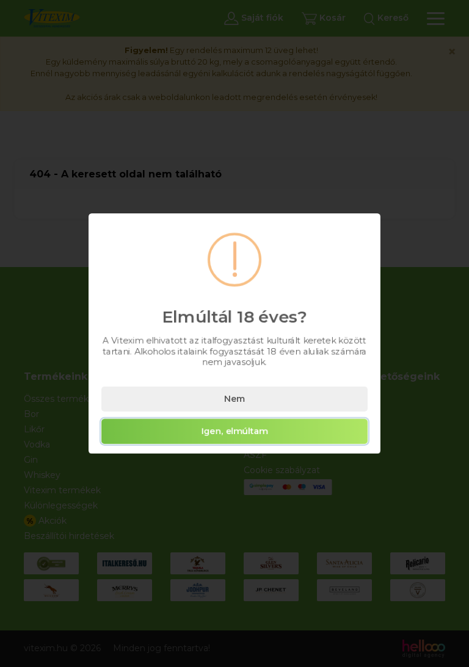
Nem (234, 398)
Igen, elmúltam (235, 431)
